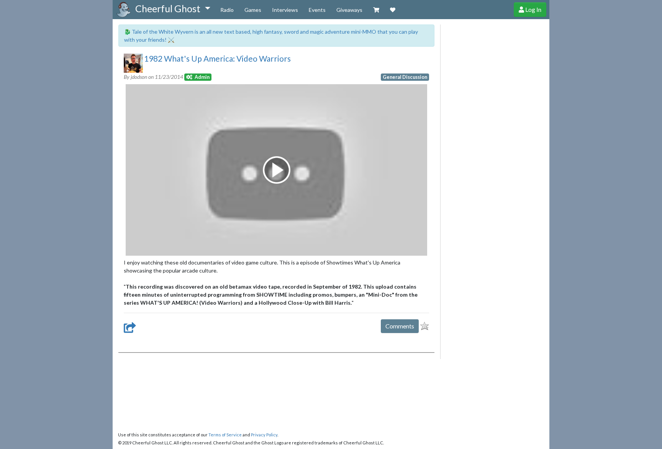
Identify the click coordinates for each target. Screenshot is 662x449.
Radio (227, 10)
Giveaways (349, 10)
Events (317, 10)
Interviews (285, 10)
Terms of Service (225, 434)
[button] (172, 9)
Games (252, 10)
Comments (399, 326)
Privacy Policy (264, 434)
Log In (532, 9)
